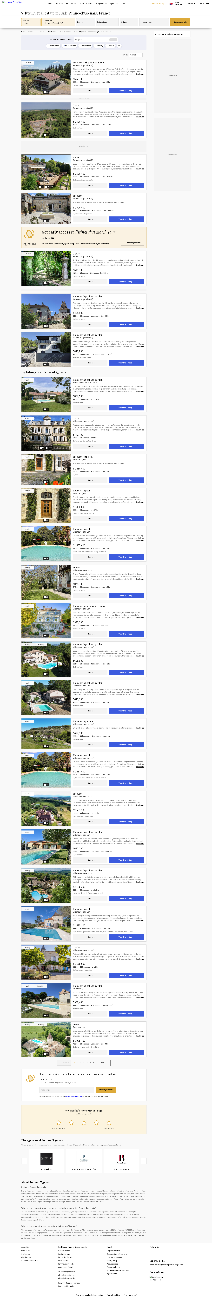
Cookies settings (113, 1267)
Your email (45, 1090)
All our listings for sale (66, 1272)
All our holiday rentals (66, 1278)
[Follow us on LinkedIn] (151, 1252)
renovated (54, 45)
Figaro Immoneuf (130, 1295)
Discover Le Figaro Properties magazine (166, 1264)
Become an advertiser (29, 1260)
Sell (123, 3)
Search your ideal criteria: (61, 39)
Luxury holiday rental (66, 1286)
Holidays (69, 3)
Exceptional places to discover (99, 32)
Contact (91, 90)
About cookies (112, 1264)
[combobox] (136, 55)
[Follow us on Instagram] (155, 1252)
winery (100, 45)
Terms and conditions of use (117, 1254)
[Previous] (24, 1161)
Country (26, 21)
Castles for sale (64, 1254)
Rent (58, 3)
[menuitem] (50, 3)
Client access (26, 1257)
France (41, 32)
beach (111, 45)
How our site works (114, 1257)
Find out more (103, 1096)
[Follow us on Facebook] (160, 1252)
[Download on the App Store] (158, 1278)
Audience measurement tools (118, 1270)
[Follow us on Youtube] (170, 1252)
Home (23, 32)
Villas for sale (63, 1260)
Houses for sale (64, 1251)
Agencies (114, 3)
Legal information (113, 1251)
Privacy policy (112, 1260)
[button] (83, 237)
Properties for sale (65, 1257)
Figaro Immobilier (113, 1295)
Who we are (25, 1251)
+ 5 (119, 45)
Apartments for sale (65, 1267)
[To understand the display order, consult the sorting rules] (145, 54)
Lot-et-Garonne (64, 32)
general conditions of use (73, 1096)
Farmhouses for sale (66, 1264)
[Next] (143, 1161)
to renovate (70, 45)
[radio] (59, 1124)
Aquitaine (51, 32)
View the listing (125, 90)
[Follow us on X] (165, 1252)
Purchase (31, 32)
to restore (86, 45)
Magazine (100, 3)
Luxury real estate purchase (69, 1283)
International (85, 3)
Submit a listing (157, 3)
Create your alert (181, 22)
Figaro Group (112, 1273)
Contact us (25, 1254)
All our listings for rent (66, 1275)
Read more (140, 74)
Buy (49, 3)
